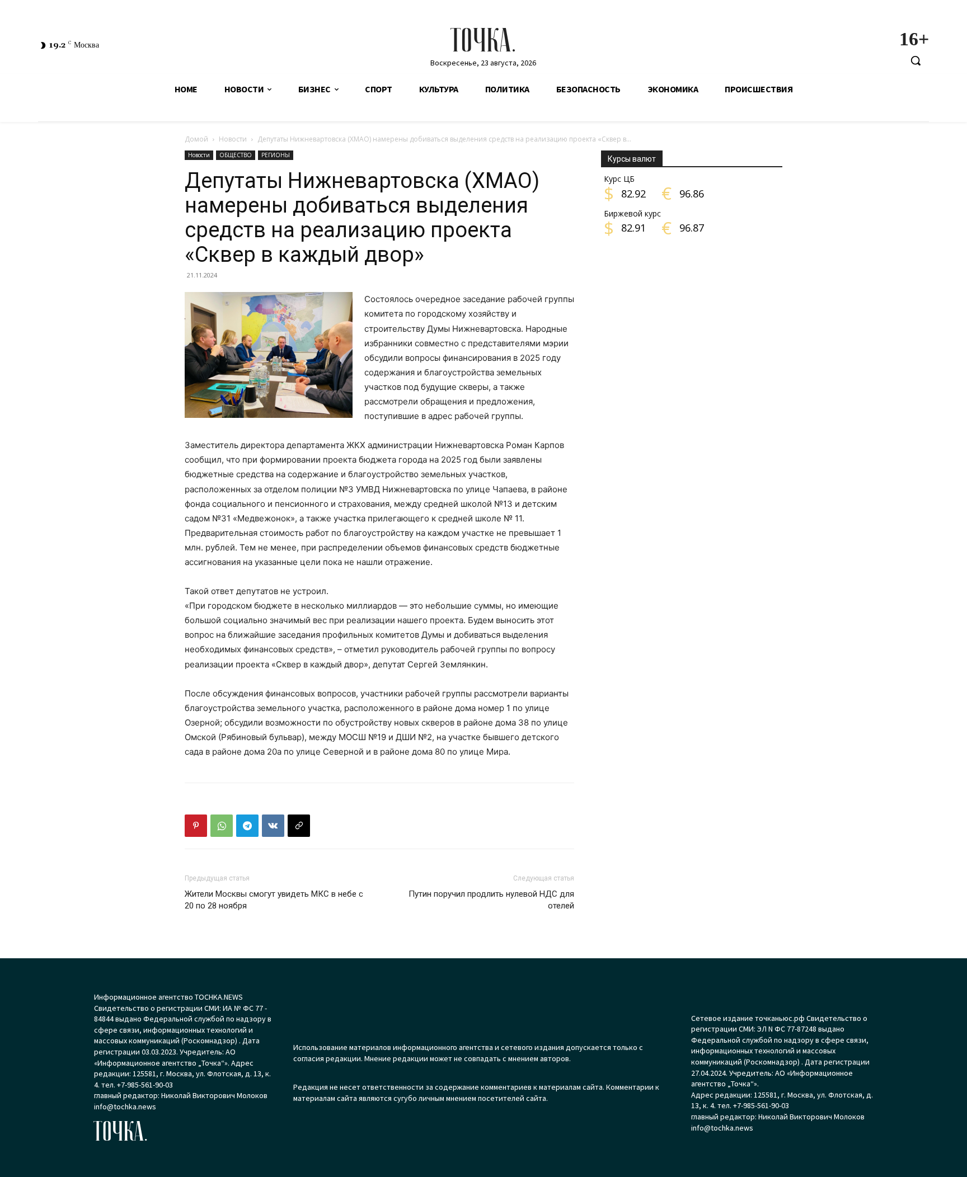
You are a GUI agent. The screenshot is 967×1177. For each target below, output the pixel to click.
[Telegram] (247, 826)
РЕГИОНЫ (275, 155)
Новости (233, 139)
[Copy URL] (299, 826)
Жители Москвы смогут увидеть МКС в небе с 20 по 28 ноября (274, 900)
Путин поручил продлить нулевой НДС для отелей (491, 900)
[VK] (273, 826)
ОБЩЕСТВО (235, 155)
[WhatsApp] (221, 826)
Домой (196, 139)
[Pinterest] (196, 826)
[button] (915, 60)
